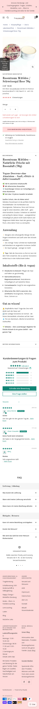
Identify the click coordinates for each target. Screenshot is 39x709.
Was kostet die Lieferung (12, 493)
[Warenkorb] (35, 17)
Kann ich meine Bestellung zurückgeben (17, 522)
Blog (4, 615)
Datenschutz (26, 596)
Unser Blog (31, 650)
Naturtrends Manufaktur (12, 74)
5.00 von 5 (25, 366)
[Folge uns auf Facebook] (24, 681)
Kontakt (24, 604)
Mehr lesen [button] (8, 461)
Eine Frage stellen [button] (19, 394)
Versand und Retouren (26, 582)
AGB (23, 588)
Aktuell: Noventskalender (28, 609)
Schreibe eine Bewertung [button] (19, 388)
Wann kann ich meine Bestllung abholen (17, 506)
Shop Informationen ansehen (14, 143)
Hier (13, 657)
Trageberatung (8, 581)
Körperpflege (16, 25)
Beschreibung (8, 155)
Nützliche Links (8, 619)
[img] (7, 408)
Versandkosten (15, 89)
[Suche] (8, 18)
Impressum (26, 592)
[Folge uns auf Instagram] (29, 681)
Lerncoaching (7, 608)
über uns (25, 600)
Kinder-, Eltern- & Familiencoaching (9, 602)
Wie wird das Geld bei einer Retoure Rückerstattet (16, 537)
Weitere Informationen (11, 344)
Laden (5, 612)
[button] (10, 372)
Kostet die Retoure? (10, 529)
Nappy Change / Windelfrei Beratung (9, 596)
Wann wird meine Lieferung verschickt (17, 499)
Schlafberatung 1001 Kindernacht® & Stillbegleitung (10, 588)
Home (5, 25)
